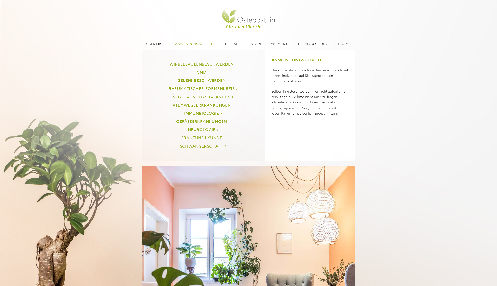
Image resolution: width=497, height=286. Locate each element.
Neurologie (201, 130)
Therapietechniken (242, 43)
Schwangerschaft (202, 146)
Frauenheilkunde (201, 138)
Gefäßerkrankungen (201, 121)
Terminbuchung (312, 43)
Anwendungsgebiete (195, 43)
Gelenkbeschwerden (202, 80)
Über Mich (155, 43)
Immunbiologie (201, 113)
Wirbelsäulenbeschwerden (202, 64)
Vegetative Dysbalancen (201, 97)
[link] (248, 19)
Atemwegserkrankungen (202, 105)
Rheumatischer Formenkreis (202, 89)
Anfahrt (279, 43)
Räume (344, 43)
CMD (202, 72)
